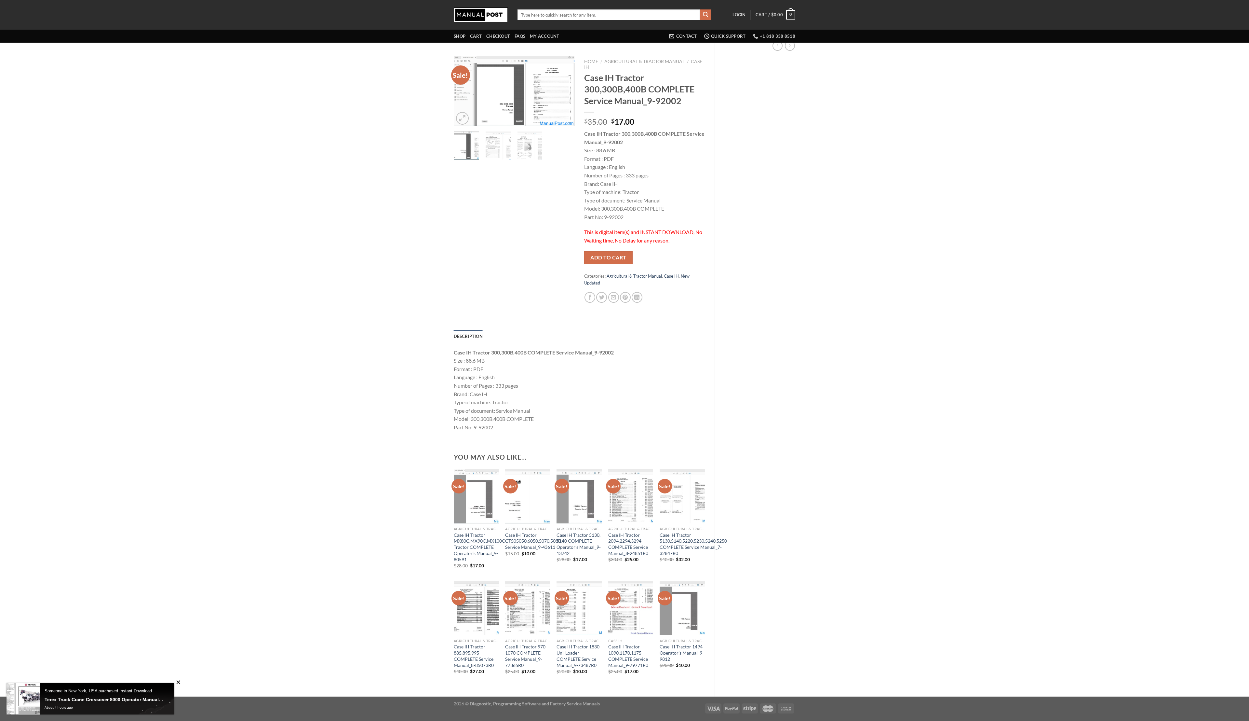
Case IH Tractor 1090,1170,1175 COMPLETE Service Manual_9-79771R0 (628, 656)
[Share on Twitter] (601, 297)
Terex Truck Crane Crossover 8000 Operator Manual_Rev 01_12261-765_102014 (104, 699)
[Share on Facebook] (589, 297)
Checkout (498, 36)
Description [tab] (468, 336)
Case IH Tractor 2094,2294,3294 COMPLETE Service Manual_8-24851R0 (628, 544)
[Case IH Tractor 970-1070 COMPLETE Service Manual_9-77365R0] (527, 608)
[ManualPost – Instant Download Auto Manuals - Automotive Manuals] (481, 14)
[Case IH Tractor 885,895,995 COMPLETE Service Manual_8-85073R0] (476, 608)
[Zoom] (462, 118)
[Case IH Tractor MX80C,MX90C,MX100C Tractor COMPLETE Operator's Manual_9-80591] (476, 496)
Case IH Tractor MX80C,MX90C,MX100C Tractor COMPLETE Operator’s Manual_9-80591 (479, 547)
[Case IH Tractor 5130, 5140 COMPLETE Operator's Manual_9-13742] (579, 496)
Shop (459, 36)
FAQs (520, 36)
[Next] (564, 91)
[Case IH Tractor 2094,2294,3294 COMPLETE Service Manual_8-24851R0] (630, 496)
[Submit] (705, 15)
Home (591, 61)
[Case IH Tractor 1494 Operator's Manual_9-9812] (682, 608)
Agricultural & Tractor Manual (644, 61)
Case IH (671, 276)
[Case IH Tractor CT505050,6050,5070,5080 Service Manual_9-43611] (527, 496)
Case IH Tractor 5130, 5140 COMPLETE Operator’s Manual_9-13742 (579, 544)
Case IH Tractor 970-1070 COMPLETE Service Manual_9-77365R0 (526, 656)
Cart (476, 36)
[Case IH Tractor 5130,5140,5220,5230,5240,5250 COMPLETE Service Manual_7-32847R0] (682, 496)
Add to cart (608, 257)
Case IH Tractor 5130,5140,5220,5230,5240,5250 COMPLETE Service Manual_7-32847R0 (693, 544)
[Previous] (464, 91)
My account (544, 36)
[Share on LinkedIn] (637, 297)
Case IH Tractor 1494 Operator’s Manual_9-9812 (682, 652)
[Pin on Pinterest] (625, 297)
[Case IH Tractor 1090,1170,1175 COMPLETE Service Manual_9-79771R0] (630, 608)
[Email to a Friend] (613, 297)
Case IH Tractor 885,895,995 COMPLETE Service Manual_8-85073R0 (474, 656)
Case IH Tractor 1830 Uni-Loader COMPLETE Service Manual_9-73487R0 (578, 656)
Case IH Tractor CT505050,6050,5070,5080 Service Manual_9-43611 (533, 541)
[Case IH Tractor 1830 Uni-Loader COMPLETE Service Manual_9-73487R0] (579, 608)
